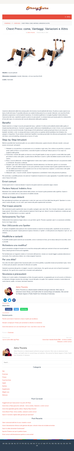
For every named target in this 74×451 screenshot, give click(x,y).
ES (64, 443)
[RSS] (37, 2)
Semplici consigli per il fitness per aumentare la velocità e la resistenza (22, 322)
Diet (3, 371)
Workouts (5, 395)
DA (12, 443)
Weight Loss (5, 392)
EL (28, 443)
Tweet (16, 309)
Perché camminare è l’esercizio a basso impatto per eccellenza (20, 319)
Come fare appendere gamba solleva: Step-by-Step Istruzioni (19, 409)
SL (61, 443)
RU (56, 443)
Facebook (8, 309)
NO (44, 443)
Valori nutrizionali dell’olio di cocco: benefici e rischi (16, 422)
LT (41, 443)
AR (3, 443)
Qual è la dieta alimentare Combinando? (13, 428)
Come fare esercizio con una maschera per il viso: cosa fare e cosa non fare (23, 326)
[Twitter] (9, 300)
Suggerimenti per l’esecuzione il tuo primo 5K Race (16, 403)
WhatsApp (24, 309)
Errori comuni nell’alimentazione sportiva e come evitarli (17, 434)
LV (39, 443)
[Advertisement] (37, 95)
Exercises (11, 332)
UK (37, 445)
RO (53, 443)
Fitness (4, 377)
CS (9, 443)
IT (36, 443)
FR (23, 443)
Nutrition (4, 386)
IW (31, 443)
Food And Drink (6, 380)
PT (47, 443)
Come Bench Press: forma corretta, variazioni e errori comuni (19, 412)
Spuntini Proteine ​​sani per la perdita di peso (14, 431)
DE (25, 443)
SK (58, 443)
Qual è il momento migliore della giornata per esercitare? (18, 414)
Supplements (6, 389)
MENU (68, 17)
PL (50, 443)
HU (34, 443)
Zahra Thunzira (20, 347)
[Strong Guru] (37, 8)
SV (67, 443)
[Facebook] (14, 300)
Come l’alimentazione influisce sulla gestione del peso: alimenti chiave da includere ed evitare (28, 425)
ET (17, 443)
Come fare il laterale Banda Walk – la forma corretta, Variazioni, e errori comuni (57, 339)
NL (15, 443)
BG (6, 443)
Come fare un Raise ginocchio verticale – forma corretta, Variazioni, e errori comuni (25, 406)
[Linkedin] (5, 300)
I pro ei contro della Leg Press (10, 338)
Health (4, 383)
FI (20, 443)
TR (70, 443)
